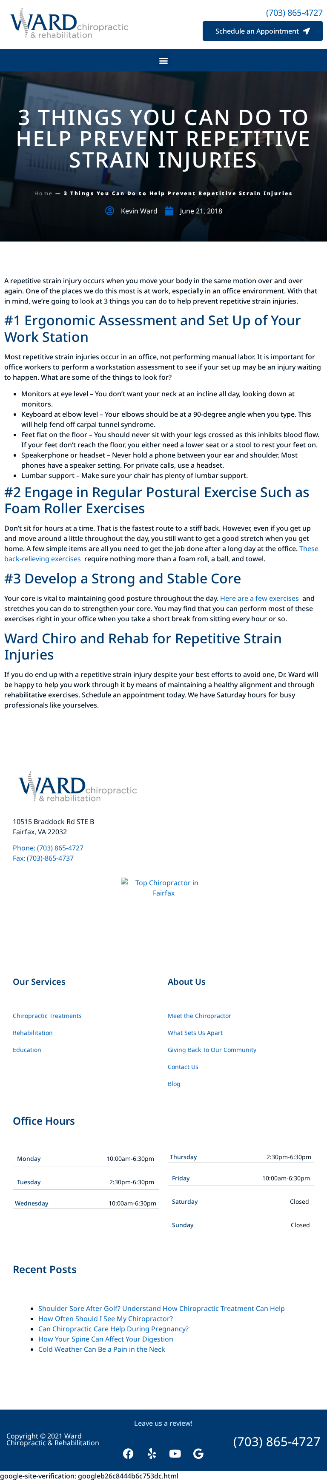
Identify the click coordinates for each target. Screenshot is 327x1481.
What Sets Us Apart (195, 1033)
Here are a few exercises (260, 598)
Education (27, 1050)
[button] (164, 60)
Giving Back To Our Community (212, 1050)
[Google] (198, 1453)
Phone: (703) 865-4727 (49, 848)
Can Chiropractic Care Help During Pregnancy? (113, 1328)
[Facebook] (128, 1453)
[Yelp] (151, 1453)
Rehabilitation (33, 1033)
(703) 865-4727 (294, 12)
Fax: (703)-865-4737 (43, 858)
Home (43, 193)
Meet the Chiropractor (199, 1016)
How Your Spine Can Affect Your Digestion (105, 1339)
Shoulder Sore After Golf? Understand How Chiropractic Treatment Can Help (161, 1308)
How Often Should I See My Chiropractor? (105, 1318)
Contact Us (183, 1067)
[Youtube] (175, 1453)
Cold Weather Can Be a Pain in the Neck (101, 1349)
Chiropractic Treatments (47, 1016)
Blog (174, 1084)
